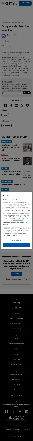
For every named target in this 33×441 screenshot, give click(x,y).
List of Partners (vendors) (10, 235)
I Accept (16, 245)
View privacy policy (18, 220)
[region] (16, 220)
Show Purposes (16, 240)
